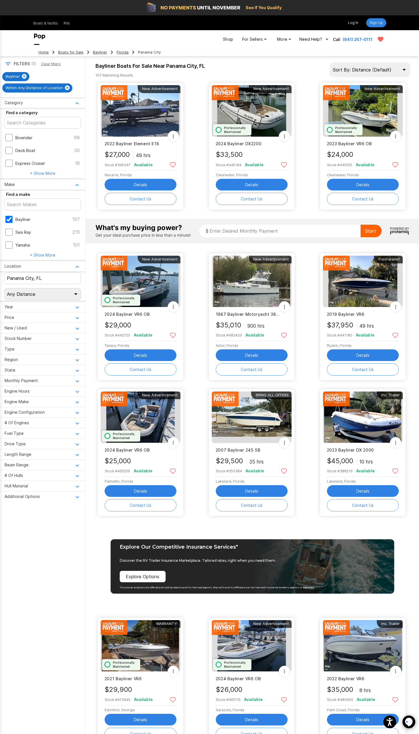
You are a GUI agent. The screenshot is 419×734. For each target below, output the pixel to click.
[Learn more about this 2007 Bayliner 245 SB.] (252, 417)
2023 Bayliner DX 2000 (350, 450)
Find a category (22, 112)
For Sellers (252, 39)
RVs (67, 23)
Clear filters (51, 64)
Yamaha (22, 245)
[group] (15, 76)
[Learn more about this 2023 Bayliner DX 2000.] (363, 417)
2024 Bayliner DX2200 (238, 143)
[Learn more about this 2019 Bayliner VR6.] (363, 281)
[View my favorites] (381, 39)
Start (370, 231)
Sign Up (376, 22)
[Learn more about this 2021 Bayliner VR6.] (140, 646)
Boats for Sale (71, 52)
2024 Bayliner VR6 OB (127, 314)
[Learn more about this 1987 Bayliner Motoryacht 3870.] (252, 281)
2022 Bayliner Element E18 (132, 143)
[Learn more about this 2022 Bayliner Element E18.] (140, 111)
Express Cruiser (30, 163)
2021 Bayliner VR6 (123, 678)
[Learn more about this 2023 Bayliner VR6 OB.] (363, 111)
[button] (389, 721)
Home (43, 52)
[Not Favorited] (172, 164)
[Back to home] (39, 39)
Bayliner (100, 52)
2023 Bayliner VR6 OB (349, 143)
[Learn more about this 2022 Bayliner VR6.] (363, 646)
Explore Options (142, 576)
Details (140, 184)
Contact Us (140, 198)
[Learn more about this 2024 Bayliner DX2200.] (252, 111)
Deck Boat (25, 150)
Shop (228, 39)
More (282, 39)
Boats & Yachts (45, 23)
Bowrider (23, 137)
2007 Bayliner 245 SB (238, 450)
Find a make (18, 194)
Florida (123, 52)
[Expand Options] (173, 136)
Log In (353, 22)
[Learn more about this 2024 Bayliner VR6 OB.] (140, 281)
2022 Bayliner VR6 (346, 678)
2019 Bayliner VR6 (346, 314)
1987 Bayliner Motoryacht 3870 (248, 314)
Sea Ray (23, 232)
